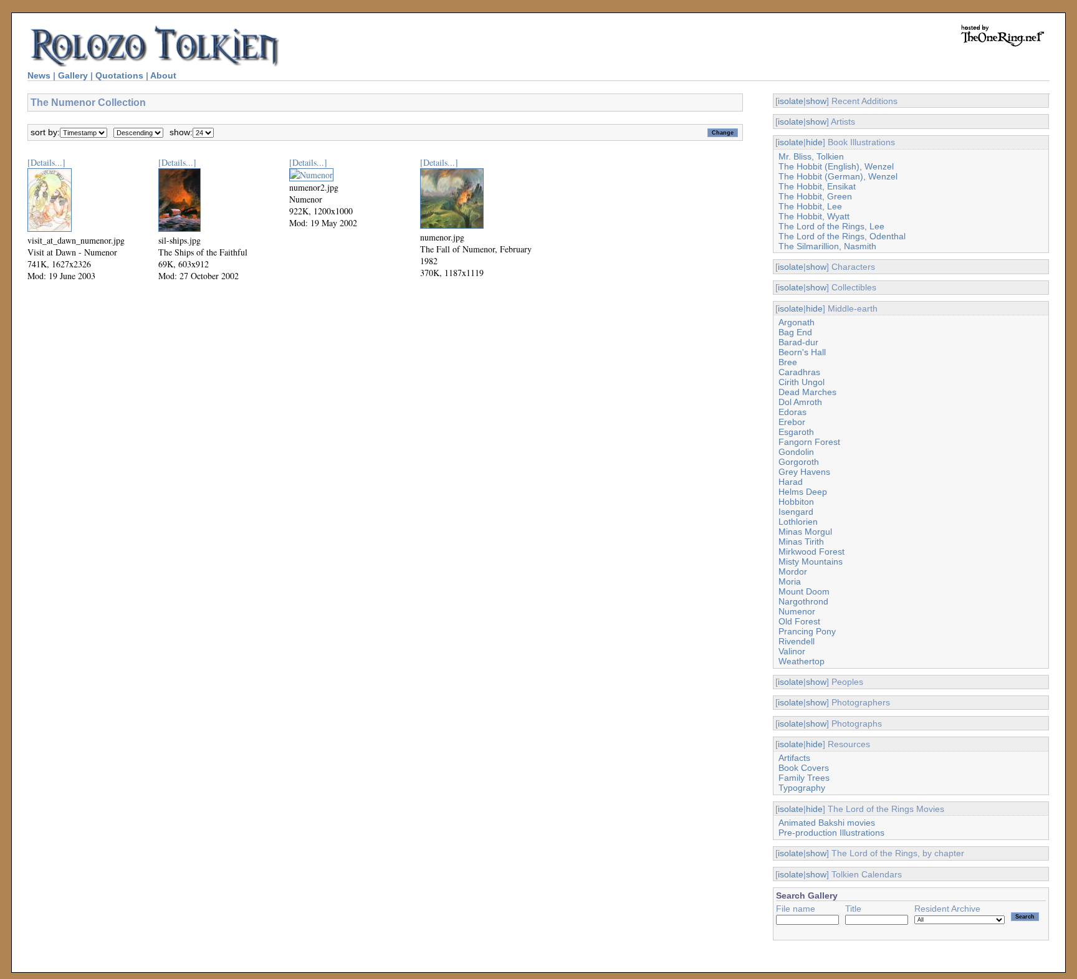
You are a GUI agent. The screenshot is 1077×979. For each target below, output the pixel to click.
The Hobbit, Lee (810, 206)
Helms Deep (802, 492)
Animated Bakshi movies (826, 823)
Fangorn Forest (809, 442)
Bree (787, 362)
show (816, 101)
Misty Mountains (810, 561)
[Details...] (46, 162)
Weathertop (801, 661)
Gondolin (796, 452)
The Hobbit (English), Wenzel (836, 166)
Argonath (796, 322)
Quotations (119, 75)
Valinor (791, 651)
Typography (801, 788)
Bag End (795, 332)
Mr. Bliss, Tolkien (811, 156)
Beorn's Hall (802, 352)
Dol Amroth (800, 402)
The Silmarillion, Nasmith (827, 246)
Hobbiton (796, 502)
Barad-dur (798, 342)
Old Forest (799, 621)
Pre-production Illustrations (831, 833)
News (38, 75)
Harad (790, 482)
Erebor (791, 422)
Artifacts (794, 758)
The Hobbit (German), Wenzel (837, 176)
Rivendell (796, 641)
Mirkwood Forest (811, 551)
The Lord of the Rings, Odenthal (842, 236)
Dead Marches (807, 392)
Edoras (792, 412)
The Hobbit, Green (815, 196)
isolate (790, 101)
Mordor (792, 571)
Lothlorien (798, 522)
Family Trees (804, 778)
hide (814, 142)
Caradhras (799, 372)
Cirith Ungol (801, 382)
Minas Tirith (801, 542)
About (163, 75)
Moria (789, 581)
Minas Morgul (805, 532)
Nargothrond (803, 601)
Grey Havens (804, 472)
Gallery (73, 75)
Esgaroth (796, 432)
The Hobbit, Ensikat (817, 186)
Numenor (796, 611)
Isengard (795, 512)
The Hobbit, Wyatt (814, 216)
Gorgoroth (798, 462)
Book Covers (803, 768)
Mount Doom (804, 591)
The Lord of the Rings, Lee (831, 226)
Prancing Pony (807, 631)
